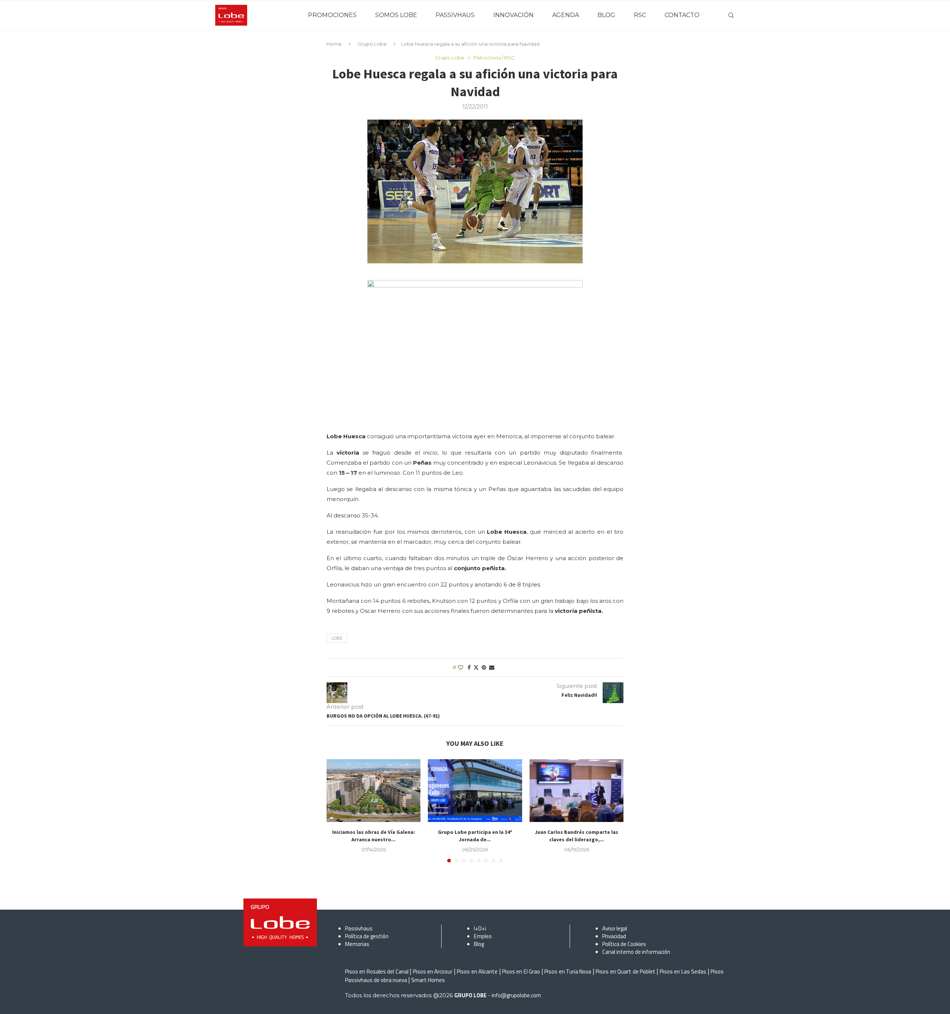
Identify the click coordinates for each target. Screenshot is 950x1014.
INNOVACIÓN (513, 15)
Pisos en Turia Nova (567, 971)
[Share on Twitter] (476, 667)
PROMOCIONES (332, 15)
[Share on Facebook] (469, 667)
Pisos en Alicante (477, 971)
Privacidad (614, 936)
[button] (336, 810)
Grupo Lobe (372, 44)
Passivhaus (359, 928)
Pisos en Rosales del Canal (377, 971)
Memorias (357, 944)
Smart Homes (428, 980)
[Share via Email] (491, 667)
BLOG (606, 15)
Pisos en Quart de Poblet (625, 971)
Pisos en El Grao (521, 971)
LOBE (337, 638)
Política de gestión (367, 936)
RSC (640, 15)
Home (334, 44)
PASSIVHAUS (455, 15)
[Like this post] (460, 667)
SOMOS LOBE (396, 15)
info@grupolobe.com (516, 995)
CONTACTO (682, 15)
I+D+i (480, 928)
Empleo (483, 936)
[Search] (731, 15)
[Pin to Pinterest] (484, 667)
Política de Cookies (624, 944)
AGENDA (565, 15)
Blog (479, 944)
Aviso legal (614, 928)
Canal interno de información (636, 952)
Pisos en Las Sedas (683, 971)
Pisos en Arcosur (433, 971)
